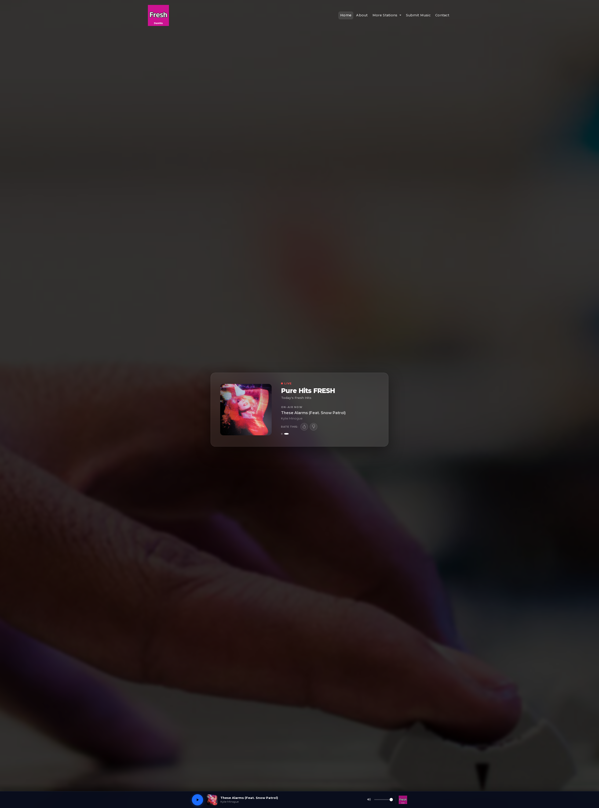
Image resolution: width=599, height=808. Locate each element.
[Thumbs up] (304, 426)
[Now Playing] (283, 434)
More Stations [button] (385, 15)
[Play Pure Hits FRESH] (197, 799)
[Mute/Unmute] (369, 800)
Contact (442, 15)
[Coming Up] (288, 434)
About (362, 15)
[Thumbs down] (313, 426)
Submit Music (418, 15)
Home (345, 15)
